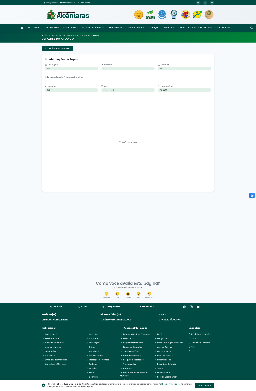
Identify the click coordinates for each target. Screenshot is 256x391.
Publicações (56, 35)
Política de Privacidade (169, 384)
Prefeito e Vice (52, 338)
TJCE (193, 338)
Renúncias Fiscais (165, 355)
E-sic (91, 372)
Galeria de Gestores (54, 342)
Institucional (51, 334)
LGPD (182, 28)
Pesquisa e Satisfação (133, 359)
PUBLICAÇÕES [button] (116, 28)
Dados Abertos (146, 307)
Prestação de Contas (99, 359)
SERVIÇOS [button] (154, 28)
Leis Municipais (96, 355)
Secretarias (50, 351)
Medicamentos (164, 372)
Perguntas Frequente (133, 342)
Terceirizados (129, 364)
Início (45, 35)
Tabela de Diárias (131, 351)
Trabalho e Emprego (200, 342)
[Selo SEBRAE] (138, 14)
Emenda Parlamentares (56, 359)
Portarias (93, 364)
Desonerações (164, 359)
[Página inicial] (22, 28)
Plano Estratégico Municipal (170, 342)
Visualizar (86, 35)
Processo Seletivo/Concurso (136, 334)
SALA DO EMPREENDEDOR (200, 28)
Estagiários (162, 338)
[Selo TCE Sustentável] (209, 14)
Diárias (92, 347)
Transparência (51, 2)
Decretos (93, 377)
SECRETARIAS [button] (221, 28)
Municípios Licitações (201, 334)
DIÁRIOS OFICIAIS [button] (136, 28)
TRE (193, 347)
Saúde (160, 368)
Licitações (94, 334)
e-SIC (84, 307)
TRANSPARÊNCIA (70, 28)
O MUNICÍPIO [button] (51, 28)
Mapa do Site (85, 2)
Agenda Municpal (53, 347)
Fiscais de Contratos (132, 347)
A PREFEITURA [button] (32, 28)
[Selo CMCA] (185, 14)
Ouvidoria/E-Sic (68, 2)
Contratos (94, 338)
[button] (106, 295)
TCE (193, 351)
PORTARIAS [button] (169, 28)
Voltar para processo (59, 48)
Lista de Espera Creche (168, 377)
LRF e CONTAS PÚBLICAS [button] (92, 28)
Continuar (206, 385)
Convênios (50, 355)
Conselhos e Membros (55, 364)
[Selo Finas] (174, 14)
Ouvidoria (57, 307)
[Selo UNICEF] (162, 14)
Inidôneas (127, 368)
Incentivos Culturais (166, 364)
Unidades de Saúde (132, 355)
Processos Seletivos (71, 35)
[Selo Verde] (150, 14)
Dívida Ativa (128, 338)
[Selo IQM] (197, 14)
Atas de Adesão (164, 347)
